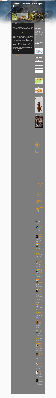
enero (37, 211)
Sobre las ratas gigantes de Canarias (40, 372)
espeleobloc (37, 304)
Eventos (36, 146)
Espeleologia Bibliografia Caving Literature (39, 269)
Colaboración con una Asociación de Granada (39, 185)
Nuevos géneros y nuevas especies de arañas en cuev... (39, 202)
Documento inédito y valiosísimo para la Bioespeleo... (38, 189)
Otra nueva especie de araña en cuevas (39, 200)
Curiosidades (36, 145)
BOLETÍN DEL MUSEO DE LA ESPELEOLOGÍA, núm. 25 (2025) (40, 271)
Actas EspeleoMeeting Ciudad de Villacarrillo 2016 (40, 322)
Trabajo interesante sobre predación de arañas (39, 198)
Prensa (36, 153)
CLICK (23, 32)
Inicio (24, 55)
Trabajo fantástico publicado (39, 208)
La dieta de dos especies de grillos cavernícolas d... (39, 191)
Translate (40, 58)
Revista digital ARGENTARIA (37, 253)
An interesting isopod (40, 380)
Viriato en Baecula (38, 254)
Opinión (36, 152)
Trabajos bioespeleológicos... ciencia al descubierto (39, 195)
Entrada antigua (30, 55)
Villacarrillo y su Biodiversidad (38, 329)
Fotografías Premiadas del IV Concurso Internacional (39, 207)
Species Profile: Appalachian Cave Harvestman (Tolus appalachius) (41, 354)
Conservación (36, 144)
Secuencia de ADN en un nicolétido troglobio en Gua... (39, 193)
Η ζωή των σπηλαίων (40, 363)
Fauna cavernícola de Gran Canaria (38, 370)
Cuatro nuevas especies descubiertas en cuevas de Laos (39, 187)
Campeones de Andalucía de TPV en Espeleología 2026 (40, 262)
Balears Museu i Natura (39, 288)
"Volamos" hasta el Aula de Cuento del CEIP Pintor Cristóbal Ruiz (40, 281)
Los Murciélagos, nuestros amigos (38, 279)
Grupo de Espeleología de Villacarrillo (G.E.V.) (39, 234)
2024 (36, 161)
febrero (37, 210)
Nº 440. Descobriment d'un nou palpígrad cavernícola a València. (41, 227)
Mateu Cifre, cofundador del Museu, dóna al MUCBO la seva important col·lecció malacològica (39, 291)
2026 (36, 159)
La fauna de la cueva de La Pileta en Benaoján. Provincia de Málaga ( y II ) (40, 346)
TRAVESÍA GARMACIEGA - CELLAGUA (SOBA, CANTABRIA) (40, 245)
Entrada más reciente (16, 55)
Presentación (37, 338)
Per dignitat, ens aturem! (40, 305)
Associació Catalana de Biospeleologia (39, 225)
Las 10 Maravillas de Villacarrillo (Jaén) (40, 331)
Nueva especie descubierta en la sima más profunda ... (39, 183)
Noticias (36, 151)
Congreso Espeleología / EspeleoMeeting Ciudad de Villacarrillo (39, 320)
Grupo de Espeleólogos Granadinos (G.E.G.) (39, 243)
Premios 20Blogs (38, 209)
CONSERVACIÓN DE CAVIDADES (38, 312)
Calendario (36, 142)
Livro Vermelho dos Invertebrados (38, 299)
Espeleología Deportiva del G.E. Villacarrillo (39, 260)
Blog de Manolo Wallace (39, 343)
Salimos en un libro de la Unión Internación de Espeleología (40, 236)
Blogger (40, 392)
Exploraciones (36, 147)
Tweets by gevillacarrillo (38, 26)
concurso (36, 143)
